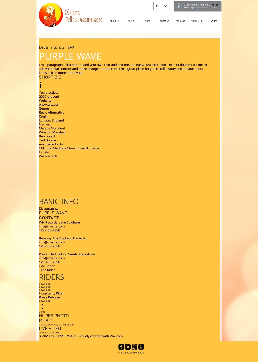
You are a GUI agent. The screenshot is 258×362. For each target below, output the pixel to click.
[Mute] (213, 5)
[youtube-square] (141, 347)
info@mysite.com (52, 226)
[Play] (179, 6)
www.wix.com (49, 104)
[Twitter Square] (128, 347)
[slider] (217, 5)
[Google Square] (134, 347)
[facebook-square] (121, 347)
